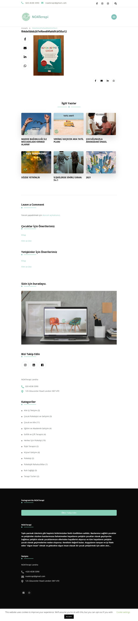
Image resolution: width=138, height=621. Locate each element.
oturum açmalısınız (51, 215)
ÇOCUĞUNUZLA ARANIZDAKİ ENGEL (96, 140)
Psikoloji (27, 458)
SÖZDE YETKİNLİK (30, 177)
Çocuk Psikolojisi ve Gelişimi (36, 416)
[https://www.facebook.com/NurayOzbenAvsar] (42, 365)
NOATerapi (40, 17)
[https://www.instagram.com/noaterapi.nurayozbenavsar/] (25, 365)
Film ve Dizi (26, 241)
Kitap (23, 235)
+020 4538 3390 (32, 571)
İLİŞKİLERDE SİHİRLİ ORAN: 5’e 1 (68, 178)
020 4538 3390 (31, 386)
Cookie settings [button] (123, 612)
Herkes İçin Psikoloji (33, 440)
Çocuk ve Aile (30, 422)
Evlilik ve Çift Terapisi (33, 434)
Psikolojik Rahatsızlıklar (34, 464)
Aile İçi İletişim (30, 410)
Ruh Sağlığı (29, 470)
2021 (88, 177)
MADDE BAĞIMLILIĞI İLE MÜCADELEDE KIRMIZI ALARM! (34, 142)
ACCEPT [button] (69, 616)
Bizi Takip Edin (69, 512)
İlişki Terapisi (30, 446)
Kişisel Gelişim (30, 452)
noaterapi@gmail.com (35, 576)
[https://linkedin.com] (34, 365)
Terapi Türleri (30, 476)
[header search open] (116, 3)
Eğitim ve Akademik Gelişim (36, 428)
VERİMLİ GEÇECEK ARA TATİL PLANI (69, 140)
